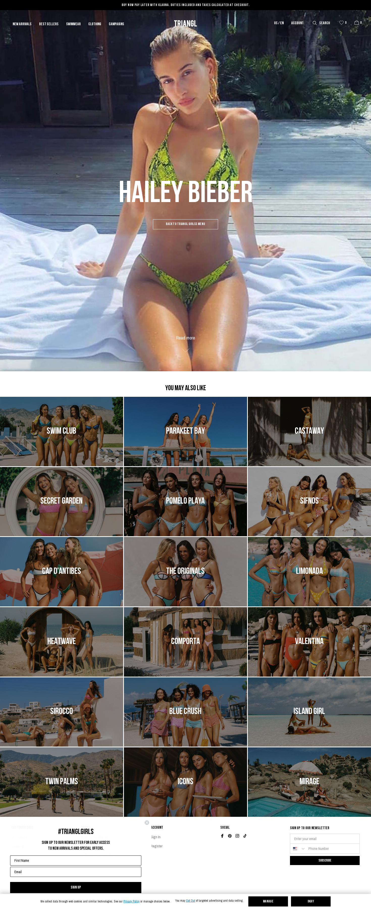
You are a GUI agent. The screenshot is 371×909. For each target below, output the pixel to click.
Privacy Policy (131, 901)
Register (157, 846)
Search (324, 23)
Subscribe (325, 860)
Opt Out (190, 901)
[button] (356, 22)
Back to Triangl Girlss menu (185, 224)
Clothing (94, 24)
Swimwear (73, 24)
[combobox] (298, 848)
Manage (268, 901)
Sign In (156, 837)
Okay (311, 901)
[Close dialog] (146, 822)
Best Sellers (49, 24)
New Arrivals (22, 24)
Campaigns (116, 24)
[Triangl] (185, 23)
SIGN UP (76, 887)
